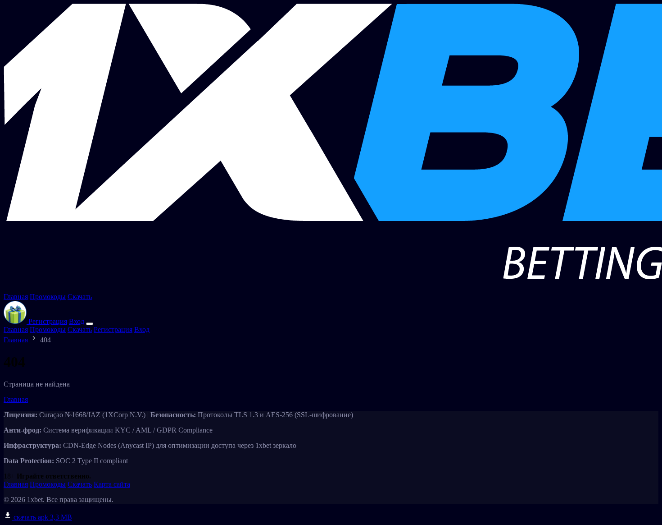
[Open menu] (89, 323)
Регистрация (47, 321)
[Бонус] (16, 321)
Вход (76, 321)
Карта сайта (112, 484)
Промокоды (48, 296)
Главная (16, 296)
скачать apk (42, 517)
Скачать (80, 296)
